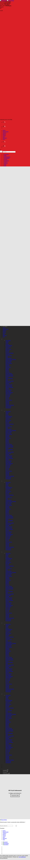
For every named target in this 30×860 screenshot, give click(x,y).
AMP (7, 343)
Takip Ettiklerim (9, 392)
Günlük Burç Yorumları (11, 359)
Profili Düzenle (9, 384)
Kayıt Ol (7, 372)
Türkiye (4, 132)
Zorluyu (5, 162)
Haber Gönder (9, 360)
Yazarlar (7, 401)
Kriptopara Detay (9, 374)
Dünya (4, 134)
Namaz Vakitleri (9, 378)
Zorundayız (6, 160)
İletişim (7, 369)
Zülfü (5, 155)
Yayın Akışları (9, 400)
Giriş (7, 356)
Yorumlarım (8, 407)
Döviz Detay (8, 349)
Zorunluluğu (6, 158)
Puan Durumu (9, 386)
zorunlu (5, 159)
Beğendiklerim (9, 345)
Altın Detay (8, 340)
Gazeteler (8, 354)
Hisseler (7, 368)
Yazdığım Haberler (10, 405)
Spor (4, 136)
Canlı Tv (7, 348)
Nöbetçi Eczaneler (10, 381)
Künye (7, 377)
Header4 (7, 364)
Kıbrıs (4, 130)
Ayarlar (7, 344)
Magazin (5, 138)
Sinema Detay (9, 389)
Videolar (5, 772)
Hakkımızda (8, 362)
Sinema (7, 388)
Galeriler (5, 770)
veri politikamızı (22, 857)
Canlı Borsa (8, 346)
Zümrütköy (6, 154)
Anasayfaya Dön (15, 795)
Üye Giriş (8, 395)
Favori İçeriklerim (9, 353)
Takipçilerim (8, 393)
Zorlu (5, 164)
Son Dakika (8, 391)
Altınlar (7, 341)
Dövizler (7, 350)
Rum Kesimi (5, 131)
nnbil (7, 379)
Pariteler (7, 383)
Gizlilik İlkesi (9, 358)
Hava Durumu (9, 363)
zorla (5, 165)
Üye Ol (7, 397)
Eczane (7, 351)
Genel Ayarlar (9, 355)
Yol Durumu (8, 406)
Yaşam (4, 135)
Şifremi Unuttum (9, 387)
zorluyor (6, 163)
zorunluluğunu (7, 156)
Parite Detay (8, 382)
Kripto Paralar (9, 373)
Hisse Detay (8, 367)
